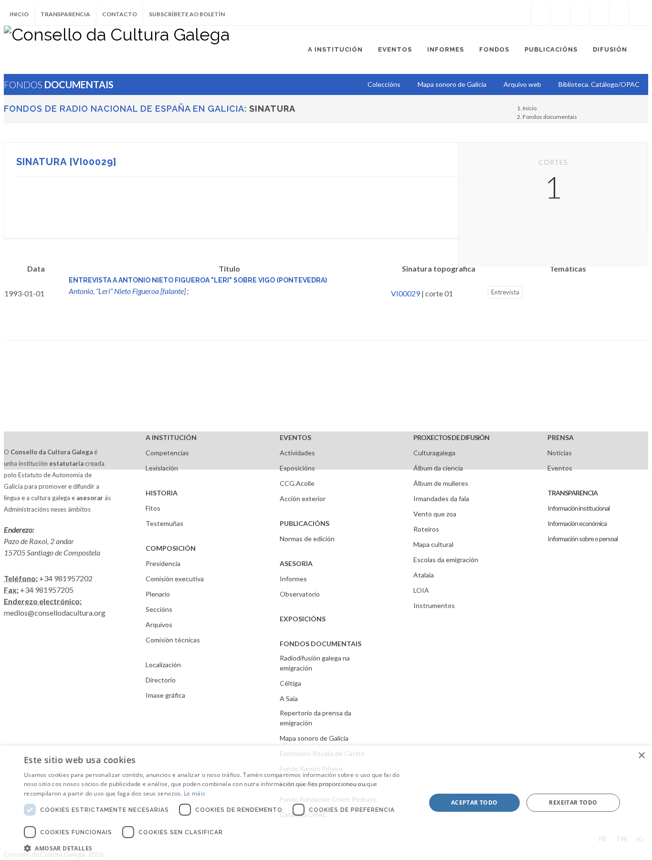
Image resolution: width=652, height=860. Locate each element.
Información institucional (578, 508)
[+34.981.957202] (619, 14)
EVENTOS (295, 437)
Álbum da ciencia (438, 468)
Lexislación (162, 468)
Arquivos (159, 624)
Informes (293, 579)
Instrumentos (434, 605)
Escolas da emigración (445, 560)
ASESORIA (296, 563)
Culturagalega (434, 453)
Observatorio (300, 594)
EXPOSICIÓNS (303, 619)
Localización (163, 665)
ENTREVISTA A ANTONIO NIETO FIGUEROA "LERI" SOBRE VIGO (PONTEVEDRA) (198, 280)
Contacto (119, 14)
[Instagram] (521, 14)
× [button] (641, 755)
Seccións (159, 609)
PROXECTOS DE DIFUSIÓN (451, 437)
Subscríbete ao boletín (187, 14)
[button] (218, 848)
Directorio (161, 680)
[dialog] (326, 802)
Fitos (153, 508)
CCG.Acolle (297, 483)
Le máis (194, 793)
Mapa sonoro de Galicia (314, 738)
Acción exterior (303, 498)
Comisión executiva (175, 579)
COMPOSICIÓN (171, 548)
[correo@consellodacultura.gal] (638, 14)
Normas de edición (307, 539)
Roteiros (426, 529)
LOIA (421, 590)
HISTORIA (162, 493)
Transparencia (65, 14)
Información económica (577, 523)
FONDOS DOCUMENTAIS (320, 644)
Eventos (559, 468)
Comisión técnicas (173, 640)
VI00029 (405, 293)
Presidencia (163, 563)
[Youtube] (599, 14)
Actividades (297, 453)
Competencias (167, 453)
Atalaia (423, 575)
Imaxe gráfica (165, 695)
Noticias (559, 453)
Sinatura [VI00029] (66, 162)
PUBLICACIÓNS (304, 523)
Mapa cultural (433, 544)
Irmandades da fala (441, 498)
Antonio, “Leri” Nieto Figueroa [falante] (127, 290)
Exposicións (297, 468)
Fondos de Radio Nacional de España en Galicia (124, 109)
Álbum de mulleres (440, 483)
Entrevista (505, 292)
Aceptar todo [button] (474, 802)
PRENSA (560, 437)
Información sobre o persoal (582, 539)
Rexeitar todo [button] (573, 802)
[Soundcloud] (579, 14)
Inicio (19, 14)
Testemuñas (164, 523)
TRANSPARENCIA (572, 493)
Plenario (158, 594)
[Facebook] (540, 14)
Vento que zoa (434, 514)
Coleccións (384, 84)
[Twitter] (560, 14)
